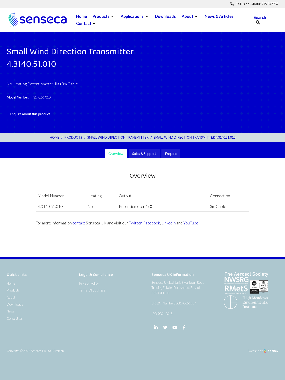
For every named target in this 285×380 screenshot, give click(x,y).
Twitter (135, 222)
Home (81, 16)
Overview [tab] (115, 153)
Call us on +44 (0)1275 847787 (256, 4)
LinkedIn (168, 222)
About (187, 16)
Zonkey (272, 351)
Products (101, 16)
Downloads (165, 16)
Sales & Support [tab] (144, 153)
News (11, 311)
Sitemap (58, 351)
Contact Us (15, 318)
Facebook (151, 222)
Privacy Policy (89, 283)
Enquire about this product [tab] (30, 114)
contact (78, 222)
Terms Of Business (92, 290)
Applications (132, 16)
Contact (83, 23)
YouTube (190, 222)
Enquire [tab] (171, 153)
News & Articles (219, 16)
